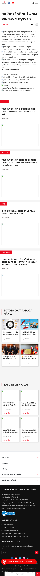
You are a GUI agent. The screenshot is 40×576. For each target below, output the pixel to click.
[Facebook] (33, 24)
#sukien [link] (5, 69)
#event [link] (11, 69)
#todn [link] (16, 69)
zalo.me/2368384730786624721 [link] (21, 90)
